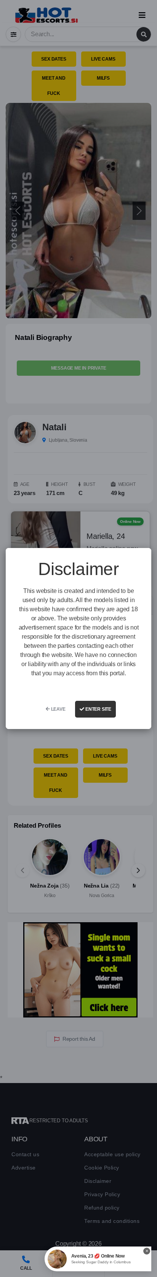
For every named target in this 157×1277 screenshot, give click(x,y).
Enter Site (97, 709)
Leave (58, 709)
